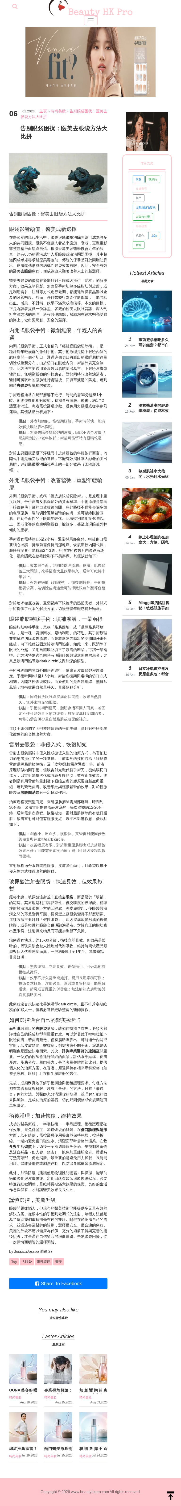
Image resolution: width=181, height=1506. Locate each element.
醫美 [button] (58, 1262)
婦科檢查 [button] (141, 226)
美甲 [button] (138, 198)
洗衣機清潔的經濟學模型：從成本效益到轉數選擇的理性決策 (154, 408)
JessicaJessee (26, 1251)
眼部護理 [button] (43, 1262)
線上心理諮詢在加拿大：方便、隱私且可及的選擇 (154, 539)
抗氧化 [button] (140, 235)
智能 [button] (138, 245)
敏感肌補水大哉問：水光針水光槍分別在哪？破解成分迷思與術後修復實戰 (154, 474)
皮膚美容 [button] (141, 188)
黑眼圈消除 (71, 237)
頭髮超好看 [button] (143, 216)
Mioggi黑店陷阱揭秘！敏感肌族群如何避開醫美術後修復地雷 (154, 605)
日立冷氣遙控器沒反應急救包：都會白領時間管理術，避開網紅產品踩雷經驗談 (154, 671)
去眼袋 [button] (27, 1262)
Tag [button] (14, 1262)
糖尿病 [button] (152, 179)
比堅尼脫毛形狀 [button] (146, 207)
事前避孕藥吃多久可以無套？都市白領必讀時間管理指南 (154, 342)
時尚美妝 (58, 111)
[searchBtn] (15, 6)
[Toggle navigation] (91, 20)
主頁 (43, 111)
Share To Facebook (61, 1283)
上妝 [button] (154, 235)
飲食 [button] (138, 179)
